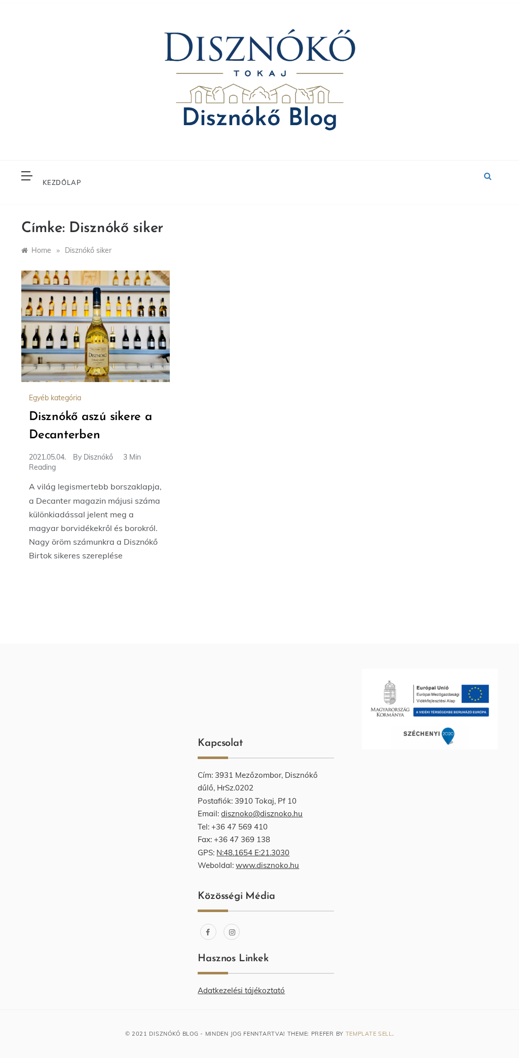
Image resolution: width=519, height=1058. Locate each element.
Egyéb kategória (55, 397)
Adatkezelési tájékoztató (241, 990)
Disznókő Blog (259, 119)
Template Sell (369, 1033)
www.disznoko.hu (267, 865)
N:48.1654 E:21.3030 (252, 852)
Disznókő (98, 457)
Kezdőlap (62, 182)
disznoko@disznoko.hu (262, 813)
